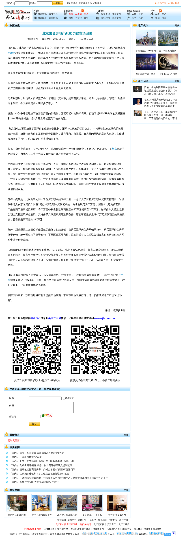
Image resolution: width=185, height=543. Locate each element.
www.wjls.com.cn (104, 318)
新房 (71, 14)
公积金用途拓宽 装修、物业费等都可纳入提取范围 (46, 465)
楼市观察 (42, 18)
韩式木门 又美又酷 (117, 515)
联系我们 (102, 520)
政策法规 (53, 18)
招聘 (134, 18)
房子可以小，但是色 (92, 515)
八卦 (141, 18)
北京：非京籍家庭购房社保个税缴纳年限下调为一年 (47, 461)
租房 (86, 14)
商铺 (86, 18)
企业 (141, 14)
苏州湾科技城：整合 (145, 74)
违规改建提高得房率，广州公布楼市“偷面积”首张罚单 (47, 469)
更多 (126, 435)
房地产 (11, 52)
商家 (164, 18)
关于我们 (61, 520)
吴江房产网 (99, 524)
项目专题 (116, 14)
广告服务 (92, 520)
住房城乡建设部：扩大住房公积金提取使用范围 (44, 473)
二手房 (78, 14)
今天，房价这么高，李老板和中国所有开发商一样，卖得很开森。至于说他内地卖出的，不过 (160, 115)
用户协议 (113, 520)
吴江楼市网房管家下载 (66, 524)
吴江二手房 (54, 318)
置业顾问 (105, 18)
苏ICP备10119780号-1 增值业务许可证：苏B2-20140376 (37, 534)
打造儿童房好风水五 (42, 515)
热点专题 (116, 18)
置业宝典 (53, 14)
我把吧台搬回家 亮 (17, 515)
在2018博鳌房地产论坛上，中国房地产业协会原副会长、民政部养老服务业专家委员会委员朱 (160, 102)
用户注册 (123, 520)
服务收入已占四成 (168, 74)
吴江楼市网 (32, 39)
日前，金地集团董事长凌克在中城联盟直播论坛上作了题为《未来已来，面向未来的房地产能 (160, 90)
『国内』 (14, 453)
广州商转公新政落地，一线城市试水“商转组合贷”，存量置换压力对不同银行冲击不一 (64, 477)
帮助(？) (82, 520)
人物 (134, 14)
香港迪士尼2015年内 (145, 50)
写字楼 (78, 18)
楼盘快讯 (42, 14)
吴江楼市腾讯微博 (152, 529)
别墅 (71, 18)
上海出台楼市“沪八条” (31, 457)
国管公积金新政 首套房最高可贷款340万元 (42, 453)
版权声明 (72, 520)
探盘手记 (105, 14)
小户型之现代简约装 (67, 515)
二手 (157, 14)
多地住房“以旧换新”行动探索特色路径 (39, 482)
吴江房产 (36, 318)
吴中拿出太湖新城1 (168, 50)
